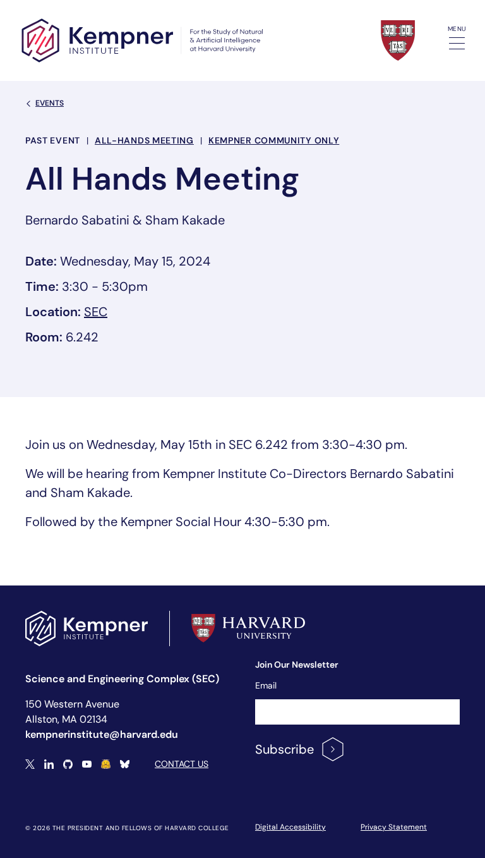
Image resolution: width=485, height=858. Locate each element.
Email (266, 685)
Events (49, 103)
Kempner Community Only (273, 140)
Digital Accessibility (290, 827)
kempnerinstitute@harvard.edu (101, 734)
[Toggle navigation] (457, 43)
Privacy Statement (394, 827)
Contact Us (181, 763)
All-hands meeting (144, 140)
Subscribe (284, 749)
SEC (95, 311)
